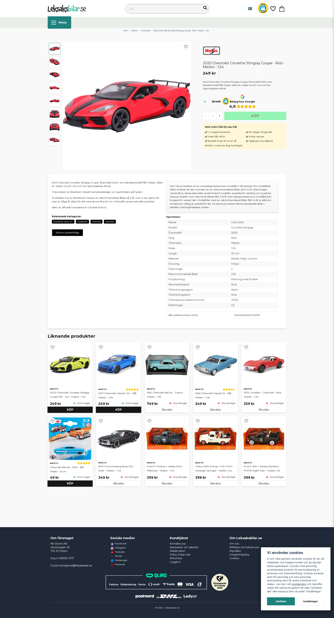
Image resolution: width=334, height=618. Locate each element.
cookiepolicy (299, 584)
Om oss (234, 543)
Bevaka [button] (167, 409)
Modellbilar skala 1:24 (63, 221)
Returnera (176, 558)
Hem (125, 30)
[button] (205, 8)
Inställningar (310, 601)
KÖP (70, 409)
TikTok (118, 556)
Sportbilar (109, 221)
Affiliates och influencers (244, 547)
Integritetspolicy (239, 554)
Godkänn (281, 601)
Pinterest (120, 564)
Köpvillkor (235, 551)
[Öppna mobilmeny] (59, 22)
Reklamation (177, 551)
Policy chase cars (180, 554)
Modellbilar (82, 221)
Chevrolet (145, 30)
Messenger (121, 560)
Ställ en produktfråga (67, 232)
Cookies (234, 558)
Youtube (120, 551)
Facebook (121, 543)
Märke (134, 30)
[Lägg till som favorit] (272, 8)
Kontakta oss (178, 543)
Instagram (120, 547)
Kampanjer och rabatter (184, 547)
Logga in (175, 561)
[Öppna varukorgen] (281, 8)
